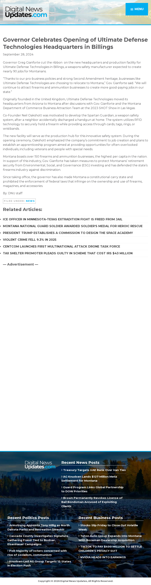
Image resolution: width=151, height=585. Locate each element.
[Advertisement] (30, 301)
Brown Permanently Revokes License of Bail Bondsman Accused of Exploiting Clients (91, 502)
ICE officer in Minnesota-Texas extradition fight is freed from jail (62, 219)
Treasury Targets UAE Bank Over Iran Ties (94, 470)
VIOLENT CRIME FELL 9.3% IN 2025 (29, 239)
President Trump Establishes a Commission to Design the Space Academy (68, 233)
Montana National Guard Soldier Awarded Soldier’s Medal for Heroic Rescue (73, 226)
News (30, 201)
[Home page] (39, 462)
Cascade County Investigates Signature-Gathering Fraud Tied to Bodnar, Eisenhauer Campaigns (38, 540)
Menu (139, 9)
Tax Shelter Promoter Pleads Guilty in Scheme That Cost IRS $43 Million (68, 253)
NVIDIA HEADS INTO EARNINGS (103, 557)
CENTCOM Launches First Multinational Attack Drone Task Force (61, 246)
